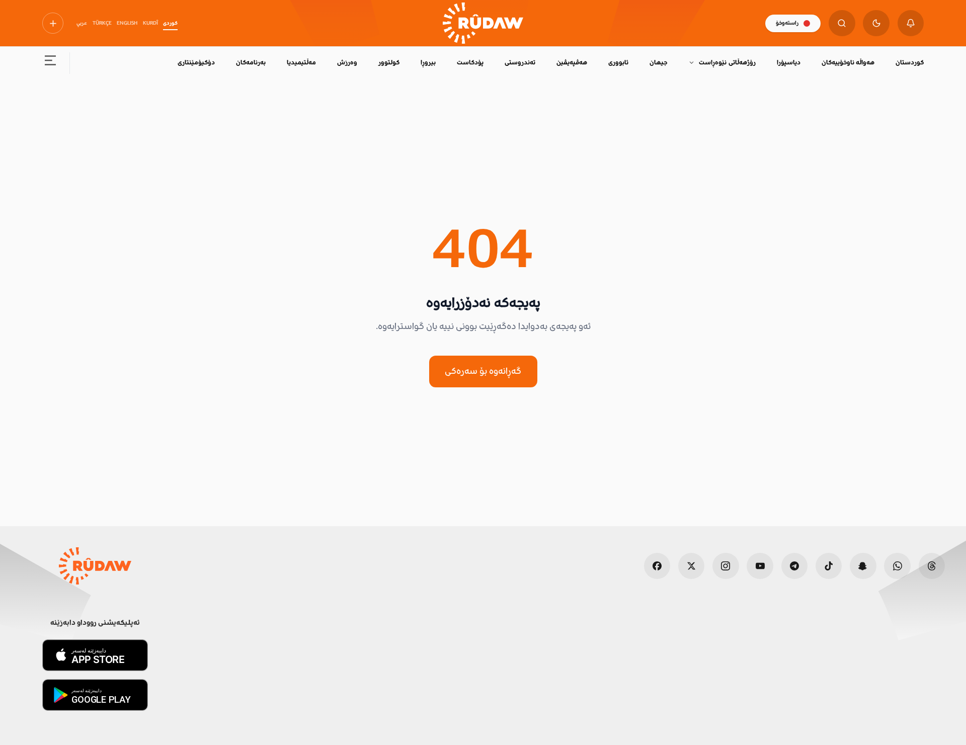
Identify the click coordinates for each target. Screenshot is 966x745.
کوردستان (910, 62)
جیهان (658, 62)
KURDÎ (150, 23)
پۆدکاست (470, 62)
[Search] (842, 23)
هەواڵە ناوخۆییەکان (848, 62)
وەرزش (347, 62)
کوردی (170, 23)
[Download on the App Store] (95, 655)
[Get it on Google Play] (95, 695)
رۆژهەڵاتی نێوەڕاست (727, 62)
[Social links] (52, 23)
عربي (81, 23)
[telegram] (794, 566)
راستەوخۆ (787, 23)
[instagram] (725, 566)
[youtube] (760, 566)
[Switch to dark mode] (876, 23)
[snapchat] (863, 566)
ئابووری (618, 62)
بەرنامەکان (251, 62)
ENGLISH (127, 23)
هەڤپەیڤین (571, 62)
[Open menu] (50, 63)
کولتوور (388, 62)
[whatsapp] (897, 566)
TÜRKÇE (102, 23)
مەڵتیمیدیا (301, 62)
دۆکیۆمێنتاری (196, 62)
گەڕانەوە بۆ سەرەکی (483, 371)
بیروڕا (428, 62)
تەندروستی (520, 62)
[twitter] (691, 566)
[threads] (932, 566)
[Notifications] (911, 23)
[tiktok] (829, 566)
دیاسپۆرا (788, 62)
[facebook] (657, 566)
